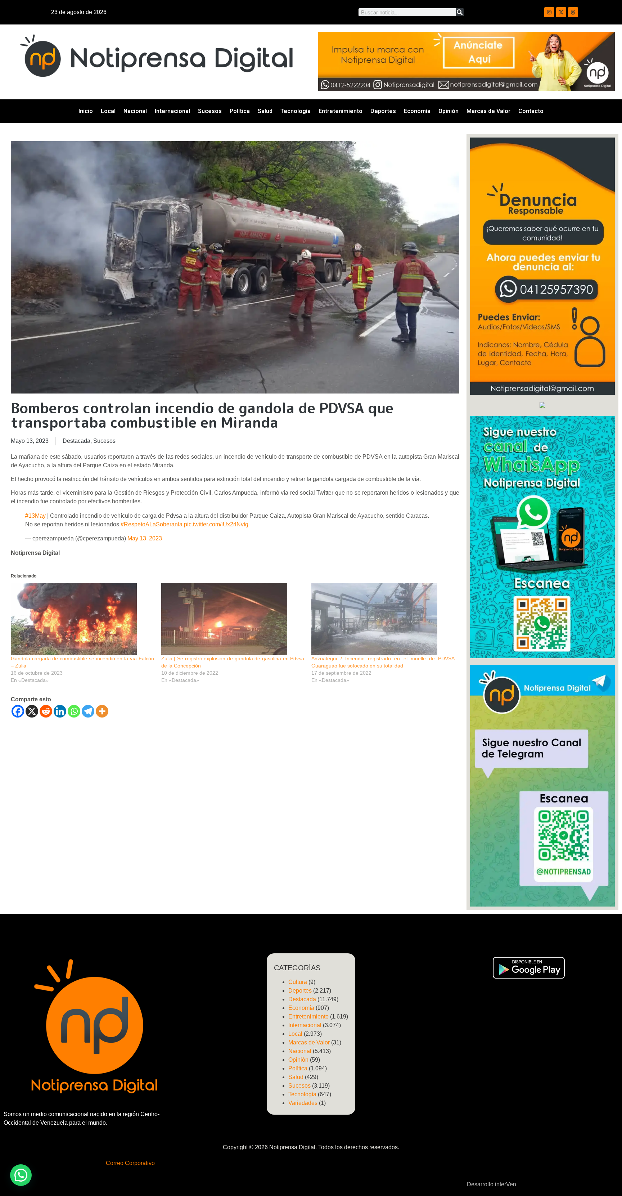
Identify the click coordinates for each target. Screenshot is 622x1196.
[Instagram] (549, 12)
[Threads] (573, 12)
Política (240, 111)
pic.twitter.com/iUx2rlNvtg (216, 524)
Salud (265, 111)
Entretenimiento (340, 111)
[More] (102, 711)
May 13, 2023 (144, 538)
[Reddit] (46, 711)
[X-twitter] (561, 12)
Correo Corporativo (130, 1163)
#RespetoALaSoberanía (151, 524)
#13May (35, 516)
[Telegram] (88, 711)
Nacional (135, 111)
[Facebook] (18, 711)
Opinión (448, 111)
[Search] (460, 12)
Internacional (172, 111)
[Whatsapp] (74, 711)
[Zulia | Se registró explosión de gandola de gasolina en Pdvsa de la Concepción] (233, 619)
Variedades (302, 1103)
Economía (417, 111)
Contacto (531, 111)
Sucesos (210, 111)
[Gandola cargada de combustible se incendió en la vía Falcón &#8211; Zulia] (82, 619)
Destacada (76, 441)
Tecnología (295, 111)
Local (108, 111)
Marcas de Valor (488, 111)
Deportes (383, 111)
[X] (32, 711)
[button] (21, 1175)
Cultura (297, 982)
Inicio (85, 111)
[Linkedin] (60, 711)
